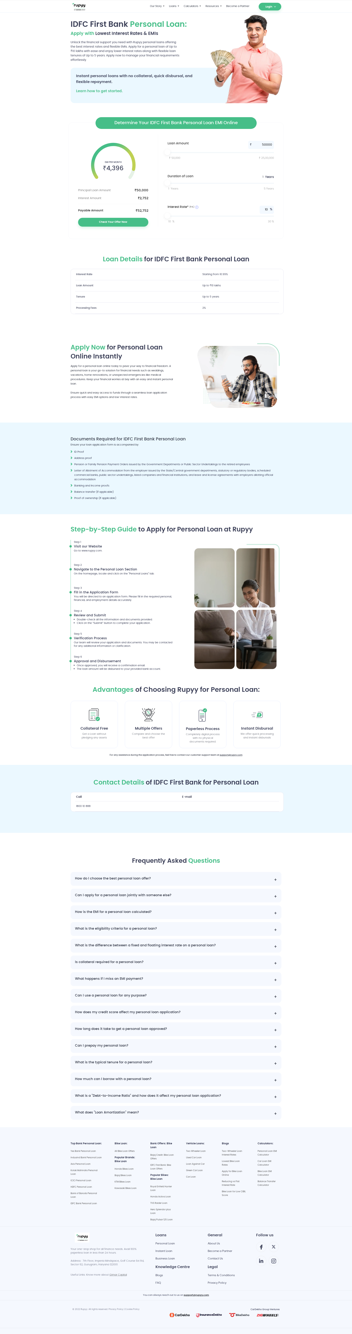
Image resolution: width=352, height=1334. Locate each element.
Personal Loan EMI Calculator (267, 1153)
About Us (214, 1243)
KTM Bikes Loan (123, 1182)
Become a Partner (220, 1251)
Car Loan (191, 1177)
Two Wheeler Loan (196, 1151)
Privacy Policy (217, 1283)
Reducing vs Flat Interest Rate (230, 1183)
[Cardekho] (180, 1315)
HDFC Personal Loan (81, 1187)
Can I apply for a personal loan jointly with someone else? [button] (123, 895)
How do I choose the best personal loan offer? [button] (113, 878)
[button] (261, 4)
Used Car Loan (194, 1158)
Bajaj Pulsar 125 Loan (161, 1220)
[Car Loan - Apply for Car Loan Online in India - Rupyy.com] (87, 6)
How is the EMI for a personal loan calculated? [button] (113, 912)
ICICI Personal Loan (81, 1180)
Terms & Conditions (221, 1275)
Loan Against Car (195, 1164)
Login (268, 7)
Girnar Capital (118, 1275)
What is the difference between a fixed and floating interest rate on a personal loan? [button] (145, 945)
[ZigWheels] (268, 1315)
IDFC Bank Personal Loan (84, 1203)
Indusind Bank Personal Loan (86, 1158)
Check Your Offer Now (113, 222)
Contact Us (215, 1259)
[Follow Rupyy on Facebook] (261, 1248)
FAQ (158, 1283)
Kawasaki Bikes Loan (126, 1188)
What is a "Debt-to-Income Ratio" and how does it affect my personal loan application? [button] (148, 1096)
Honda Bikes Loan (124, 1169)
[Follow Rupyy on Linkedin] (261, 1263)
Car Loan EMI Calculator (264, 1163)
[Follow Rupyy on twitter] (273, 1248)
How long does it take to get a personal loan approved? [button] (121, 1029)
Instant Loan (163, 1251)
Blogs (159, 1275)
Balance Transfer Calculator (267, 1183)
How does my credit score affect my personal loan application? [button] (128, 1012)
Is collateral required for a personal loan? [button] (109, 962)
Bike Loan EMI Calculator (265, 1173)
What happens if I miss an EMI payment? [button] (109, 979)
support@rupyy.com (231, 755)
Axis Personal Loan (81, 1164)
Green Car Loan (194, 1170)
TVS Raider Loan (158, 1203)
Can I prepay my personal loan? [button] (101, 1045)
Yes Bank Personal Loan (83, 1151)
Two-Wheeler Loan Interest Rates (232, 1153)
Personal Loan (165, 1243)
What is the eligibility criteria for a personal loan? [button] (116, 928)
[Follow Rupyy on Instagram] (273, 1262)
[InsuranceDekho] (209, 1315)
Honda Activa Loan (160, 1197)
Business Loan (165, 1259)
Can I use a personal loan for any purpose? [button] (111, 995)
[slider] (221, 152)
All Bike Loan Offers (125, 1151)
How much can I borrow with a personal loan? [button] (113, 1079)
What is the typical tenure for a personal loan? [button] (113, 1062)
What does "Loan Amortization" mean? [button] (107, 1112)
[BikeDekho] (239, 1315)
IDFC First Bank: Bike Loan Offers (160, 1167)
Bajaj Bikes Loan (123, 1175)
